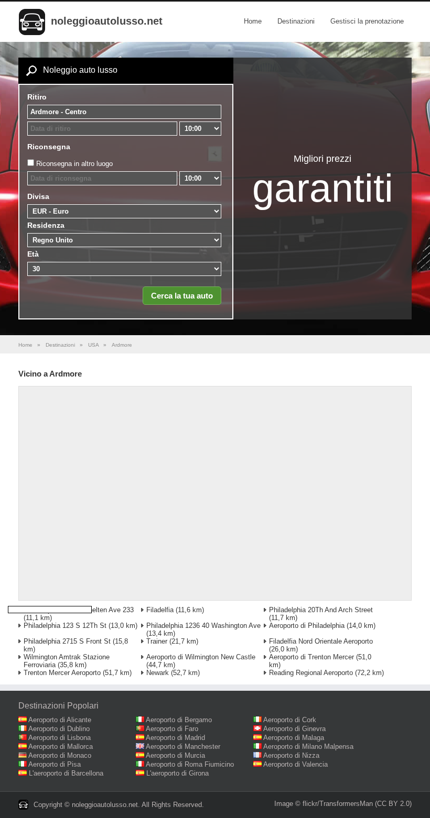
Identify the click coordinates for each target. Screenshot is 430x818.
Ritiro (37, 97)
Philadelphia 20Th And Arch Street (321, 610)
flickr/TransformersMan (338, 804)
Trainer (156, 641)
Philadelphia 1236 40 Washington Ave (203, 625)
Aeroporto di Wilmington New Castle (200, 657)
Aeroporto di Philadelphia (307, 625)
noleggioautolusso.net (107, 21)
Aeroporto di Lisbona (59, 738)
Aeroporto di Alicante (59, 720)
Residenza (45, 225)
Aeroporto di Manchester (183, 746)
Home (253, 21)
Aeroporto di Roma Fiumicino (190, 764)
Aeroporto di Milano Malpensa (308, 746)
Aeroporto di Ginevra (294, 729)
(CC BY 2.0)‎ (393, 804)
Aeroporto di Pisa (54, 764)
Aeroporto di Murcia (175, 755)
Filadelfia (160, 610)
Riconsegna (48, 146)
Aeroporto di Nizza (291, 755)
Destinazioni (296, 21)
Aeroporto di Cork (289, 720)
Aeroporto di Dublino (59, 729)
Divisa (38, 196)
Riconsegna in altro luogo (74, 164)
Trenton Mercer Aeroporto (62, 673)
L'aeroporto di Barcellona (66, 773)
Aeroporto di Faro (172, 729)
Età (33, 254)
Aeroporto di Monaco (59, 755)
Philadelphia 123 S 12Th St (65, 625)
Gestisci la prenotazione (367, 21)
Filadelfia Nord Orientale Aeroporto (321, 641)
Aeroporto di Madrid (175, 738)
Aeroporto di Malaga (293, 738)
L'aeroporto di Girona (177, 773)
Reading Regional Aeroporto (311, 673)
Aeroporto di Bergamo (179, 720)
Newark (157, 673)
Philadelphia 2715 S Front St (67, 641)
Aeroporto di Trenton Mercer (311, 657)
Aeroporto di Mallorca (60, 746)
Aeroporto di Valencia (295, 764)
